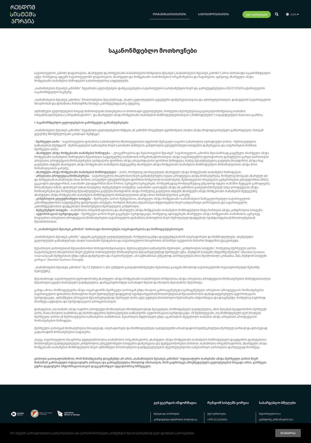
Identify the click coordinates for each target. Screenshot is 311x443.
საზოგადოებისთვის (213, 14)
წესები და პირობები (166, 413)
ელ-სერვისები (256, 14)
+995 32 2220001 (217, 419)
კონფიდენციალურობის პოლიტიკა (175, 419)
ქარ (293, 14)
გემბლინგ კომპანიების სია (276, 419)
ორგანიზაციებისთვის (169, 14)
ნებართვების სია (270, 413)
